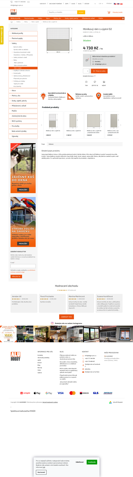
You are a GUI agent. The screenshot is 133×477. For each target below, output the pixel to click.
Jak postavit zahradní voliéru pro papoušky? (68, 383)
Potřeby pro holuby (19, 81)
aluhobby (87, 369)
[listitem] (53, 125)
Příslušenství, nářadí (19, 106)
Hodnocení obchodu (66, 285)
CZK (100, 4)
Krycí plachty (17, 86)
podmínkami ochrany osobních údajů (23, 271)
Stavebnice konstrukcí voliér (22, 52)
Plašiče (14, 111)
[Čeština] (115, 4)
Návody (87, 4)
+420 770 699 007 (90, 361)
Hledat (81, 12)
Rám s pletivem (18, 63)
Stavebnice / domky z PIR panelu (23, 55)
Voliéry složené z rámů (20, 57)
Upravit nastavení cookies (50, 402)
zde (44, 467)
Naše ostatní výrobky (19, 131)
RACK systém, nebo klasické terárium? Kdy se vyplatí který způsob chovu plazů (68, 370)
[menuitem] (15, 18)
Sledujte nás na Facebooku (92, 365)
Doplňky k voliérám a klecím (22, 71)
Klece (14, 90)
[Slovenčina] (118, 4)
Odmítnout (80, 462)
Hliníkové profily (17, 33)
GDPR (66, 4)
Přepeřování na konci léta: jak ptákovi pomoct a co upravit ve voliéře (68, 377)
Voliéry (14, 43)
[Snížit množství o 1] (90, 72)
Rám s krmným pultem (20, 65)
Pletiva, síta (16, 96)
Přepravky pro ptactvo (20, 79)
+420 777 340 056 (90, 358)
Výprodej (15, 136)
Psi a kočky (15, 126)
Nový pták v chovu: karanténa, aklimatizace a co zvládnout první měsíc (68, 364)
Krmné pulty (17, 73)
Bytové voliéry (18, 47)
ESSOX (73, 4)
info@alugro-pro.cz (100, 64)
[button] (42, 125)
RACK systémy (17, 121)
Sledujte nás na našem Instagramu (68, 323)
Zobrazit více (66, 317)
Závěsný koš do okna (19, 116)
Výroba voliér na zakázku (21, 50)
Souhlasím (92, 462)
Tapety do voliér (18, 84)
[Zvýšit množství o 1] (90, 70)
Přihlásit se (16, 276)
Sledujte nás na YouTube (92, 372)
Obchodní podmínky (55, 4)
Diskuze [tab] (51, 144)
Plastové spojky (17, 38)
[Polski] (121, 4)
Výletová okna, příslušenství (22, 76)
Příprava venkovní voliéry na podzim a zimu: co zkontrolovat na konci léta (68, 357)
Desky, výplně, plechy (19, 101)
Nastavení (41, 472)
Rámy (15, 60)
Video (39, 370)
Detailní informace (88, 76)
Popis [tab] (43, 144)
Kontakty (43, 4)
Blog (79, 4)
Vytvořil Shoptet (118, 402)
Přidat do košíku (101, 71)
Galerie (40, 373)
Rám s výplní (17, 68)
